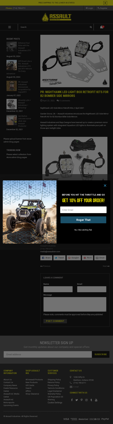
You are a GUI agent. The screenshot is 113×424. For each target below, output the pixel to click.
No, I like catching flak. (83, 230)
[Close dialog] (105, 185)
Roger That (83, 219)
